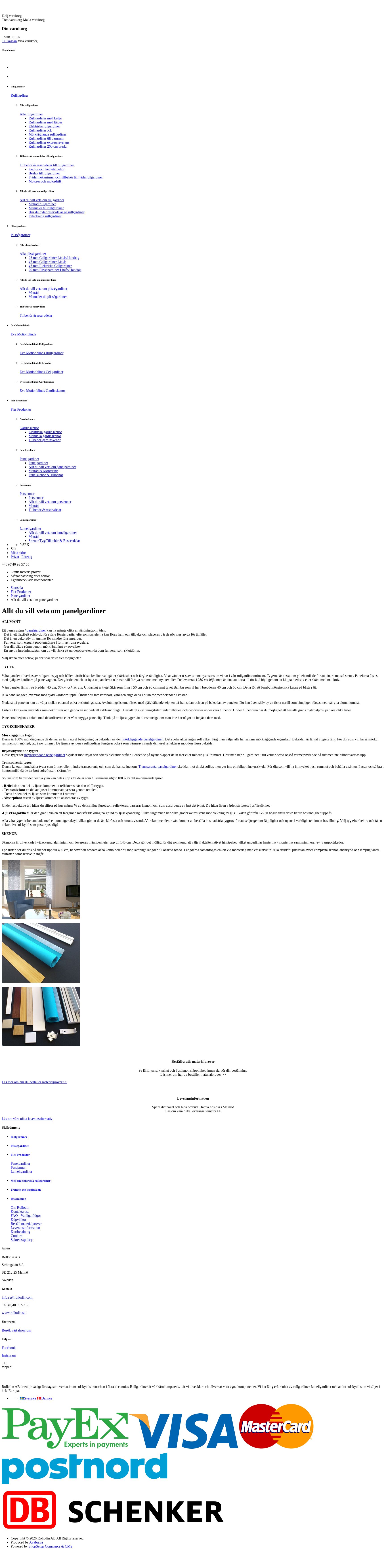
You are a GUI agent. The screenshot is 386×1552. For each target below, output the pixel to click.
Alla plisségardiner (33, 254)
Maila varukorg (34, 20)
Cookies (16, 1236)
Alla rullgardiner (31, 114)
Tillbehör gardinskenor (45, 440)
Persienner (27, 494)
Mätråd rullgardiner (42, 204)
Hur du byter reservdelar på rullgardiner (56, 212)
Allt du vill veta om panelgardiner (52, 467)
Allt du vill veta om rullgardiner (42, 200)
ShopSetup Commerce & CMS (50, 1546)
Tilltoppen (6, 1365)
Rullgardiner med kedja (45, 118)
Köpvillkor (18, 1219)
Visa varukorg (28, 41)
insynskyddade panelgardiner (44, 755)
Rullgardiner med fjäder (45, 122)
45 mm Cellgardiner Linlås (47, 262)
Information (18, 1198)
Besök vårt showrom (16, 1330)
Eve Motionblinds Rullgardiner (41, 353)
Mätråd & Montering (43, 471)
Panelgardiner (29, 459)
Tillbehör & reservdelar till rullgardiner (47, 165)
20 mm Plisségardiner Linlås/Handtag (55, 270)
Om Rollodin (20, 1207)
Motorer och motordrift (45, 181)
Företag (26, 557)
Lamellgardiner (30, 528)
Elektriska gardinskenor (45, 432)
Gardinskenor (29, 428)
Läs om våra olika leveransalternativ (27, 1119)
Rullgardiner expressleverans (49, 142)
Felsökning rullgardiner (45, 216)
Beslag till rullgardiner (44, 173)
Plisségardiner (20, 235)
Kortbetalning (20, 1232)
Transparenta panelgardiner (157, 766)
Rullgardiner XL (40, 130)
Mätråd (34, 293)
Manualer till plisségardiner (48, 297)
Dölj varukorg (12, 16)
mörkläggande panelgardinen (142, 739)
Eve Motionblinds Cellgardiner (41, 372)
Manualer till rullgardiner (46, 208)
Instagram (9, 1355)
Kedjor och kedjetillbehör (47, 169)
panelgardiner (36, 630)
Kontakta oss (20, 1211)
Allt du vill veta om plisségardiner (43, 288)
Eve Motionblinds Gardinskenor (42, 390)
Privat (15, 557)
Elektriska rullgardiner (44, 126)
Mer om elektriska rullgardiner (30, 1180)
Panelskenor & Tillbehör (46, 475)
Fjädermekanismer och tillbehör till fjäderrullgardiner (66, 177)
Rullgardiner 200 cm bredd (48, 146)
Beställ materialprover (26, 1223)
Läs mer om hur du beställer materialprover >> (34, 1082)
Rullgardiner (19, 95)
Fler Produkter (21, 409)
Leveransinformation (25, 1228)
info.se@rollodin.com (17, 1297)
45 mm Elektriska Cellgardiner (50, 266)
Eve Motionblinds (23, 334)
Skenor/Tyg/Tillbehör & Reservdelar (54, 541)
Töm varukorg (12, 20)
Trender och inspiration (26, 1189)
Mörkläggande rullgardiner (47, 134)
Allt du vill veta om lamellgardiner (53, 532)
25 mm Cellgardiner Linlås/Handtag (54, 258)
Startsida (17, 587)
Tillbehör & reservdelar (36, 315)
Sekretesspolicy (22, 1240)
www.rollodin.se (13, 1313)
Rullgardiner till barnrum (46, 138)
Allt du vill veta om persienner (50, 502)
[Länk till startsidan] (27, 12)
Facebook (9, 1348)
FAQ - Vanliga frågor (26, 1215)
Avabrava (36, 1542)
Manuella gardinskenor (45, 436)
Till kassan (9, 41)
